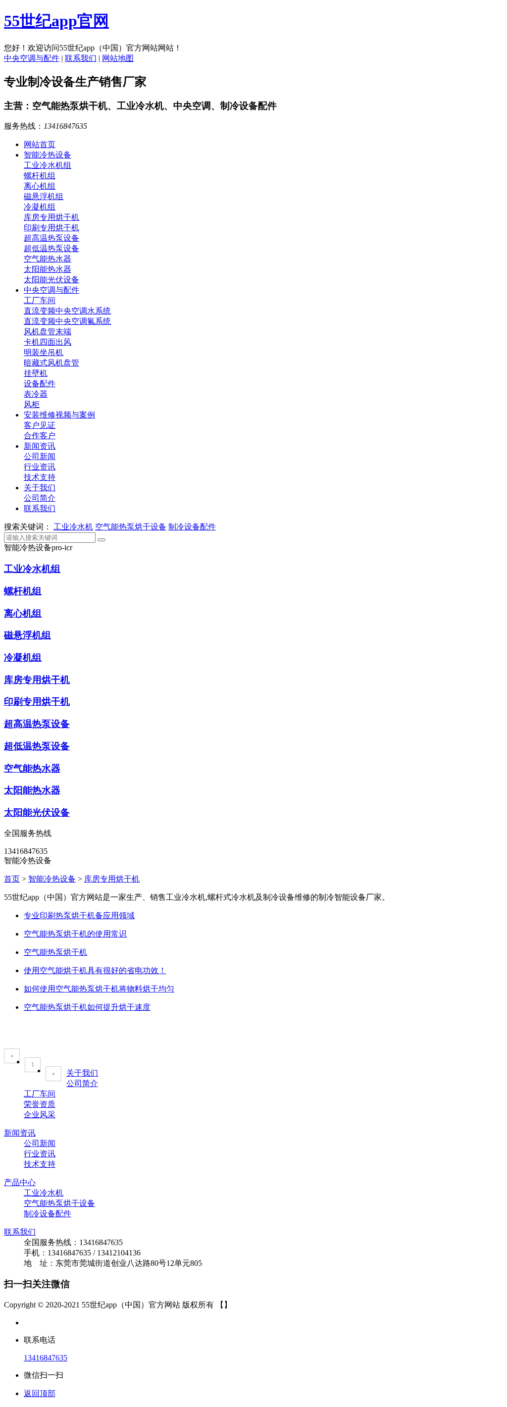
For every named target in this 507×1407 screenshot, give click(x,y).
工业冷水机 (73, 526)
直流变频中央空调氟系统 (67, 321)
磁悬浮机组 (43, 196)
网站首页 (39, 144)
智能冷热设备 (47, 155)
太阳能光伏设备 (51, 279)
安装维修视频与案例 (59, 415)
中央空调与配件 (31, 58)
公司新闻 (39, 456)
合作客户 (39, 435)
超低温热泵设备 (51, 248)
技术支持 (39, 477)
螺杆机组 (39, 175)
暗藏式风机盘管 (51, 363)
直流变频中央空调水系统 (67, 311)
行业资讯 (39, 467)
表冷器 (36, 394)
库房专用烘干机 (51, 217)
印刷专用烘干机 (51, 227)
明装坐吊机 (43, 352)
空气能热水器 (47, 259)
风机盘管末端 (47, 331)
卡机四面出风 (47, 342)
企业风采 (39, 1114)
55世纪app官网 (56, 21)
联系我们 (81, 58)
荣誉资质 (39, 1104)
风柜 (32, 404)
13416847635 (45, 1358)
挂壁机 (36, 373)
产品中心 (20, 1182)
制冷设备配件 (192, 526)
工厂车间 (39, 300)
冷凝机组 (39, 207)
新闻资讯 (39, 446)
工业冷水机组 (47, 165)
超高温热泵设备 (51, 238)
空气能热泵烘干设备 (130, 526)
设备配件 (39, 383)
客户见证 (39, 425)
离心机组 (39, 186)
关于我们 (39, 487)
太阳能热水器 (47, 269)
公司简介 (39, 498)
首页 (12, 879)
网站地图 (118, 58)
